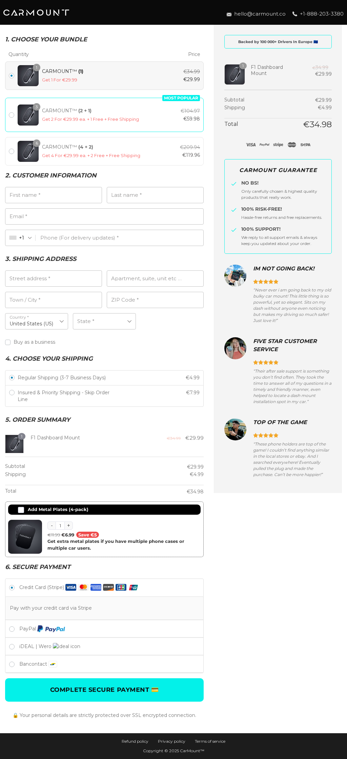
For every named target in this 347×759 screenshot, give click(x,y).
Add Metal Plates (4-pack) (58, 509)
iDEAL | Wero (36, 646)
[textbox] (104, 321)
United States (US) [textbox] (31, 324)
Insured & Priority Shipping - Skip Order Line (63, 396)
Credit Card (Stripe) (42, 587)
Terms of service (210, 741)
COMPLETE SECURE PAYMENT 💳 (104, 690)
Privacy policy (171, 741)
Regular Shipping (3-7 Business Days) (62, 378)
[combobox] (20, 238)
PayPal (28, 629)
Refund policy (135, 741)
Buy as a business (35, 342)
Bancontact (33, 664)
